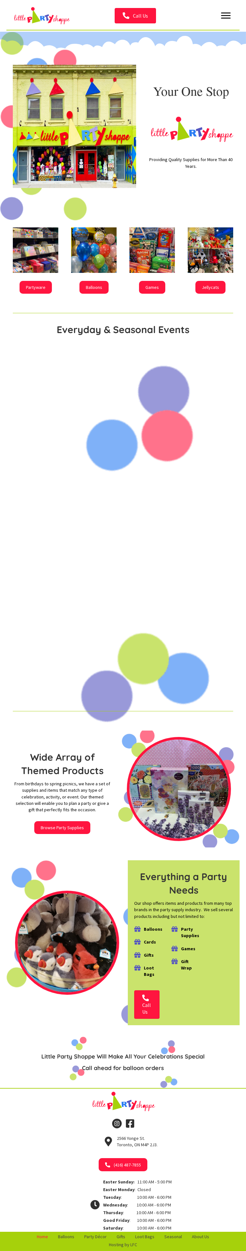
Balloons (66, 1236)
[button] (135, 15)
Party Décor (95, 1236)
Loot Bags (144, 1236)
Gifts (121, 1236)
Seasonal (173, 1236)
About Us (200, 1236)
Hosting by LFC (123, 1244)
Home (42, 1236)
